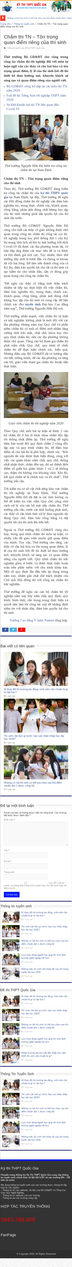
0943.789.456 (18, 1220)
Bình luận (9, 819)
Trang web (9, 872)
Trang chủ (5, 24)
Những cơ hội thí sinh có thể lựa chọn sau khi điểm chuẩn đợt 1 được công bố (33, 784)
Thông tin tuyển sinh (24, 24)
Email (7, 861)
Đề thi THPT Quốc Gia (34, 48)
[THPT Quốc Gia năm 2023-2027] (36, 6)
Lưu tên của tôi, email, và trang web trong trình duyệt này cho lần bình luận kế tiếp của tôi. (35, 885)
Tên (6, 850)
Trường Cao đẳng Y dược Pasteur (31, 620)
